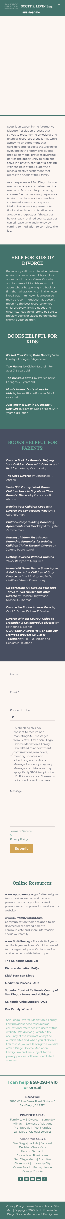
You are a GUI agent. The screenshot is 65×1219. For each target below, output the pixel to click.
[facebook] (20, 1179)
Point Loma (40, 1155)
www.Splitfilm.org (17, 941)
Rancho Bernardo (32, 1151)
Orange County (32, 1171)
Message (16, 791)
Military (17, 1123)
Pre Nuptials (22, 1127)
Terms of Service (21, 831)
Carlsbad (46, 1143)
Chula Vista (38, 1147)
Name (14, 674)
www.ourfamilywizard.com (24, 917)
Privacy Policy (19, 839)
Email (14, 692)
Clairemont (21, 1163)
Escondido (24, 1155)
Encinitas (45, 1159)
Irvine (48, 1167)
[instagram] (26, 1179)
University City (41, 1163)
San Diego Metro (25, 1159)
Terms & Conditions (39, 1206)
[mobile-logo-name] (28, 3)
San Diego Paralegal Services (33, 1131)
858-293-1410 (44, 1082)
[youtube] (32, 1179)
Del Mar (24, 1147)
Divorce (33, 1119)
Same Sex (48, 1119)
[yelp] (44, 1179)
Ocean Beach (22, 1167)
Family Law (17, 1119)
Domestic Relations (39, 1123)
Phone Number (20, 710)
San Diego (20, 1143)
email (35, 1087)
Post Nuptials (42, 1127)
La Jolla (33, 1143)
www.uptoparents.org (20, 894)
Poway (37, 1167)
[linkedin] (38, 1179)
